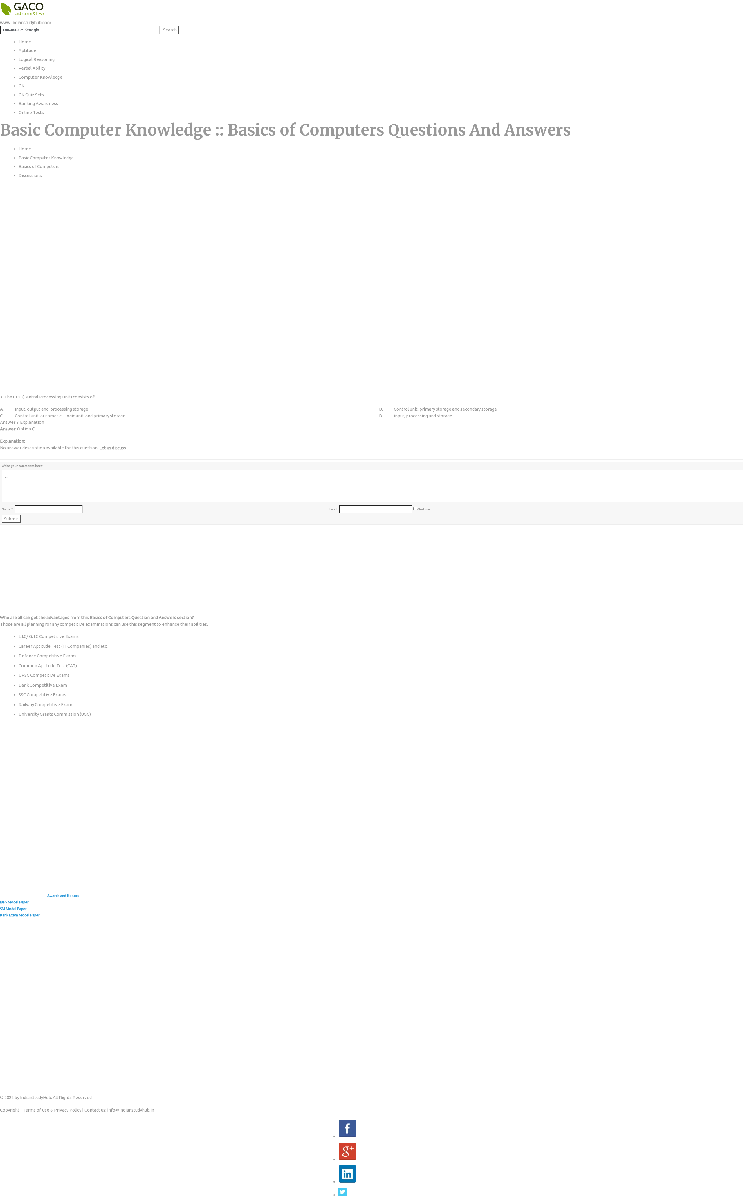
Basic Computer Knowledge (46, 157)
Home (25, 148)
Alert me (423, 509)
